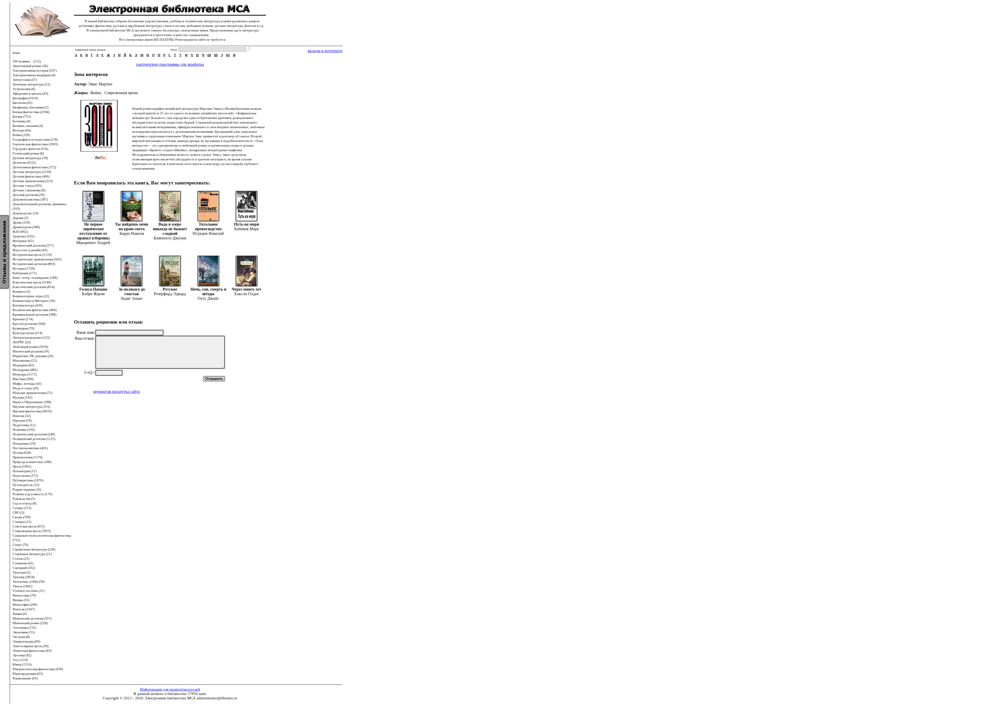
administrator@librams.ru (217, 698)
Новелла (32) (22, 416)
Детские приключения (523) (33, 181)
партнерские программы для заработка (170, 64)
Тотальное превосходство (208, 226)
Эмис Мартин (100, 84)
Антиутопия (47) (25, 80)
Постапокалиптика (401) (30, 448)
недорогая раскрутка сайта (116, 391)
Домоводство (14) (25, 213)
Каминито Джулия (170, 238)
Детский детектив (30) (29, 195)
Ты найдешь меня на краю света (131, 226)
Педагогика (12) (24, 425)
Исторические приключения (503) (37, 259)
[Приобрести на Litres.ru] (103, 158)
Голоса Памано (93, 289)
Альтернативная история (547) (35, 70)
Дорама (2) (20, 218)
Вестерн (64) (22, 130)
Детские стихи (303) (27, 185)
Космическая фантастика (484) (35, 310)
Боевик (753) (22, 116)
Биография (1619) (25, 98)
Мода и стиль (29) (25, 388)
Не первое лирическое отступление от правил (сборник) (93, 231)
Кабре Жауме (93, 294)
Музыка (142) (22, 397)
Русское (170, 289)
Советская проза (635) (29, 526)
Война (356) (21, 135)
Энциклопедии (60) (26, 641)
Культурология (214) (27, 333)
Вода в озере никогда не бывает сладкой (170, 229)
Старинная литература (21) (32, 554)
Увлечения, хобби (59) (29, 581)
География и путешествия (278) (35, 139)
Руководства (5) (24, 499)
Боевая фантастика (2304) (31, 112)
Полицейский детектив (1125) (34, 439)
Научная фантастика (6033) (32, 411)
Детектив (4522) (24, 162)
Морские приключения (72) (32, 393)
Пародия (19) (22, 420)
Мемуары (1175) (25, 374)
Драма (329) (21, 222)
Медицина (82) (23, 365)
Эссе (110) (20, 660)
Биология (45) (22, 103)
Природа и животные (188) (32, 462)
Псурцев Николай (208, 233)
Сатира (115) (22, 508)
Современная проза (121, 93)
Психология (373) (25, 476)
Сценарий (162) (24, 568)
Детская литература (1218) (32, 172)
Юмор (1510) (22, 664)
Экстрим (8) (21, 637)
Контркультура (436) (27, 305)
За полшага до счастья (132, 291)
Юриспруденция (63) (28, 674)
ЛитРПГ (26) (22, 342)
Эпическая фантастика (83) (32, 651)
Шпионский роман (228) (30, 623)
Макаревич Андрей (93, 242)
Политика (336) (24, 430)
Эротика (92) (22, 655)
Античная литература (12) (31, 84)
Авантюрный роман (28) (30, 66)
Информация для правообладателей (170, 689)
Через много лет (246, 289)
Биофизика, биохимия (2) (30, 107)
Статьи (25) (21, 558)
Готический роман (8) (28, 153)
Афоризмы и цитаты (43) (30, 93)
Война (95, 93)
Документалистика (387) (30, 199)
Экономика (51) (24, 632)
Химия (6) (20, 614)
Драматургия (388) (26, 227)
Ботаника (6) (21, 121)
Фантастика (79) (24, 595)
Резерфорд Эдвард (170, 294)
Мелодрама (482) (25, 370)
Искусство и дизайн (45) (30, 250)
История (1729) (24, 268)
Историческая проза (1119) (32, 255)
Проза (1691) (22, 466)
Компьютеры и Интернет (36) (34, 301)
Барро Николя (132, 233)
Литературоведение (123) (31, 337)
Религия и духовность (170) (32, 494)
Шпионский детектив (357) (32, 618)
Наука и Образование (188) (32, 402)
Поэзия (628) (22, 453)
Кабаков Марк (246, 229)
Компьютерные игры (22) (31, 296)
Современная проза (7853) (32, 531)
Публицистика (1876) (28, 480)
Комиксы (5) (21, 291)
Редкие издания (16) (27, 489)
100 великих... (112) (27, 61)
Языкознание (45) (25, 678)
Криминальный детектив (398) (34, 314)
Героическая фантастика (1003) (35, 144)
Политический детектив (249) (34, 434)
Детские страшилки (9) (29, 190)
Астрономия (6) (24, 89)
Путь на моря (246, 224)
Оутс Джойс (208, 298)
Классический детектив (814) (34, 287)
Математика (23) (25, 360)
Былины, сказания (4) (28, 126)
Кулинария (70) (23, 328)
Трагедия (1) (21, 572)
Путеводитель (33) (26, 485)
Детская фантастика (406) (31, 176)
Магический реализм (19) (31, 351)
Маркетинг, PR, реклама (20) (33, 356)
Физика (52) (21, 600)
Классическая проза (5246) (32, 282)
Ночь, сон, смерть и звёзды (208, 291)
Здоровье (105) (23, 236)
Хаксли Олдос (246, 294)
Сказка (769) (21, 517)
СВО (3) (18, 512)
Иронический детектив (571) (33, 245)
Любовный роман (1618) (30, 347)
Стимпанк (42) (23, 563)
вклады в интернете (325, 51)
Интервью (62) (23, 241)
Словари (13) (22, 522)
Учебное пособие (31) (28, 591)
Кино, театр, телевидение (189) (35, 278)
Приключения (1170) (27, 457)
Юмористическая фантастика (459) (38, 669)
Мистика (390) (23, 379)
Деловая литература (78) (30, 158)
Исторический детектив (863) (34, 264)
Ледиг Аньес (131, 298)
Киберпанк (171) (25, 273)
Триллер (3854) (24, 577)
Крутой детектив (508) (29, 324)
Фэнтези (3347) (24, 609)
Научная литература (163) (31, 407)
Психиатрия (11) (24, 471)
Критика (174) (23, 319)
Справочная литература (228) (34, 549)
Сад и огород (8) (24, 503)
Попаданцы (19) (24, 443)
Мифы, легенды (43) (27, 383)
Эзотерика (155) (24, 628)
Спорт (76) (20, 545)
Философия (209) (25, 604)
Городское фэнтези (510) (30, 149)
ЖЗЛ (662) (20, 232)
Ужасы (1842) (22, 586)
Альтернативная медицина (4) (34, 75)
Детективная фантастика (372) (34, 167)
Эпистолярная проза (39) (30, 646)
